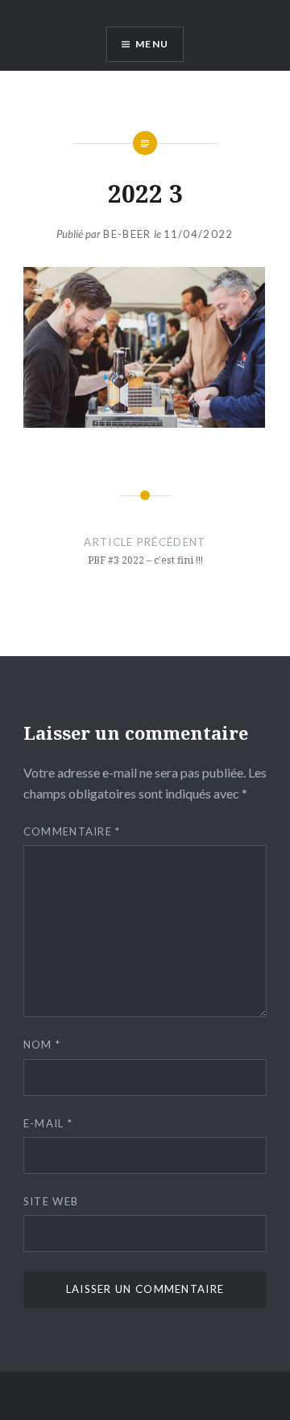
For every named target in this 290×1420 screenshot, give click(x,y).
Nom (42, 1044)
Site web (50, 1201)
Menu (151, 44)
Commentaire (72, 831)
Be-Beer (127, 234)
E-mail (47, 1123)
